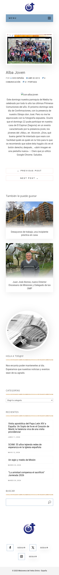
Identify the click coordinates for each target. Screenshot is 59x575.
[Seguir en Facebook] (10, 547)
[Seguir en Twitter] (33, 547)
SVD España (18, 78)
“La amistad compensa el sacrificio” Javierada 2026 (26, 473)
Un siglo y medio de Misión (22, 460)
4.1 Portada (31, 82)
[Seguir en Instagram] (21, 556)
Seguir (21, 548)
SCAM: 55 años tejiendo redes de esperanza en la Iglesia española (25, 446)
